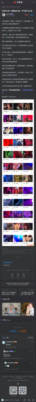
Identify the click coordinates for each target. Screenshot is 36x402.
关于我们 (11, 376)
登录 (14, 331)
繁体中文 (5, 376)
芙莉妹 (3, 7)
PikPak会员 (19, 378)
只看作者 (30, 337)
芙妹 (7, 14)
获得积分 (25, 376)
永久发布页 (18, 376)
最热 (7, 337)
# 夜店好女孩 (6, 265)
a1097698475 (9, 342)
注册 (24, 331)
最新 (4, 337)
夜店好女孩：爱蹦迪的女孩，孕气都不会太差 (17, 11)
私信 (32, 15)
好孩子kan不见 (13, 7)
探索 (8, 7)
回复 (15, 347)
